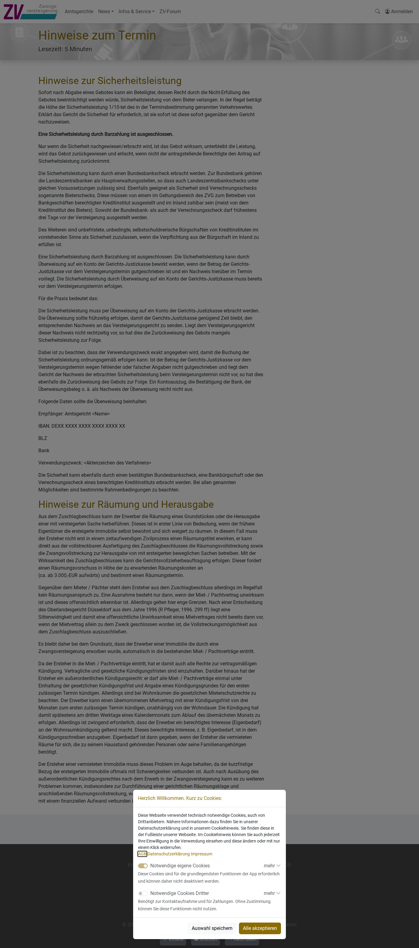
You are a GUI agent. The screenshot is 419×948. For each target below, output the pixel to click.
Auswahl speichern (212, 928)
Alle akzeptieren (260, 928)
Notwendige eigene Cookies (180, 866)
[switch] (143, 893)
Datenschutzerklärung (169, 853)
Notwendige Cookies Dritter (179, 893)
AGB (142, 853)
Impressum (201, 853)
